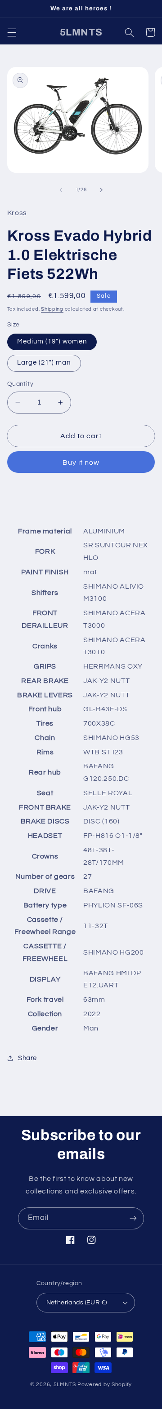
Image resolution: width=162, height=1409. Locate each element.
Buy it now (81, 462)
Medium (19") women (52, 341)
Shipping (52, 309)
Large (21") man (44, 362)
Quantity (20, 384)
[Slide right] (101, 190)
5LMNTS (65, 1384)
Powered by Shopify (104, 1384)
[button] (11, 32)
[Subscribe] (133, 1218)
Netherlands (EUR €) (76, 1302)
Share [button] (27, 1058)
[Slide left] (61, 190)
